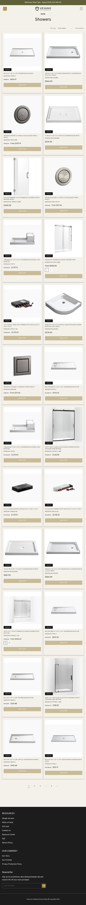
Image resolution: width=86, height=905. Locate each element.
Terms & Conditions (32, 899)
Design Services (8, 818)
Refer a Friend (7, 823)
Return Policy (7, 843)
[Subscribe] (44, 886)
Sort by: (53, 28)
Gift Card (5, 827)
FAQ (3, 839)
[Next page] (57, 786)
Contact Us (6, 831)
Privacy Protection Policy (12, 864)
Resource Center (8, 835)
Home (43, 14)
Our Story (6, 856)
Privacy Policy (43, 899)
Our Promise (7, 860)
